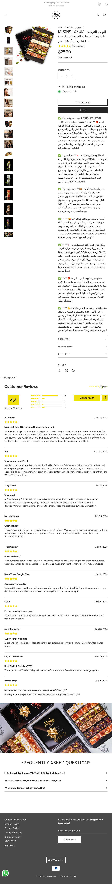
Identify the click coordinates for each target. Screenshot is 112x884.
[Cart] (104, 15)
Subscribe (69, 839)
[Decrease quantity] (61, 76)
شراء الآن (83, 110)
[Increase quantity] (72, 76)
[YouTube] (106, 4)
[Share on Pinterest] (73, 370)
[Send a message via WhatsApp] (5, 873)
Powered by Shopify (68, 876)
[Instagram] (100, 4)
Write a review (87, 397)
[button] (105, 398)
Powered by (94, 386)
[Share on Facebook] (59, 370)
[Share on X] (66, 370)
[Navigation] (5, 15)
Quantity (64, 70)
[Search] (98, 15)
